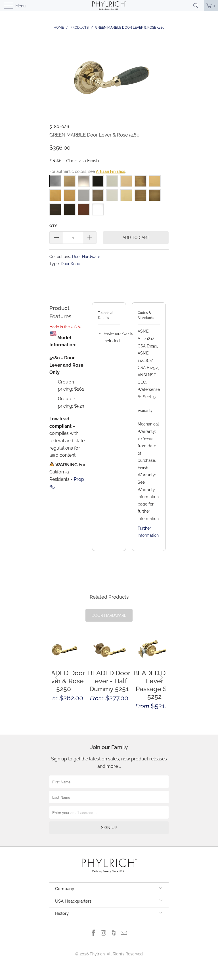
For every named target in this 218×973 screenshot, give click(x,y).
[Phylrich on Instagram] (103, 933)
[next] (160, 677)
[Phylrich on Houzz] (114, 933)
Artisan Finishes (110, 171)
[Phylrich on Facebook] (93, 933)
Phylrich (97, 954)
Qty (53, 226)
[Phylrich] (109, 5)
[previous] (58, 677)
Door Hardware (86, 256)
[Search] (198, 5)
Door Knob (70, 263)
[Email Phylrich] (124, 933)
